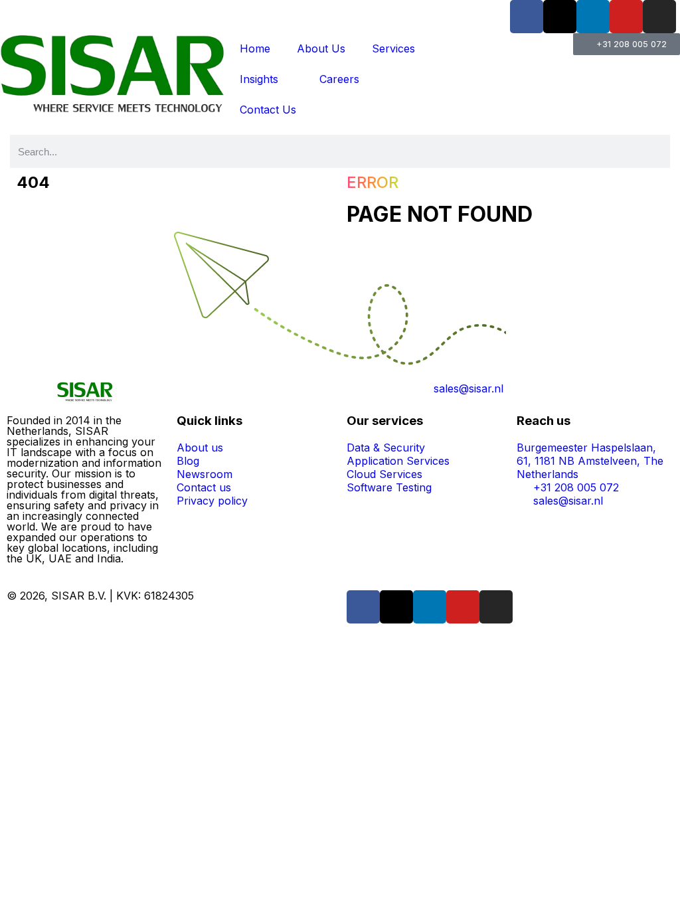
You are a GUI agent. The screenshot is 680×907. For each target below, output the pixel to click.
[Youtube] (626, 16)
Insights (259, 79)
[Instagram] (659, 16)
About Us (321, 48)
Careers (339, 79)
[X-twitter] (559, 16)
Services (393, 48)
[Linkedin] (593, 16)
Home (255, 48)
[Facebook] (526, 16)
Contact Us (268, 109)
